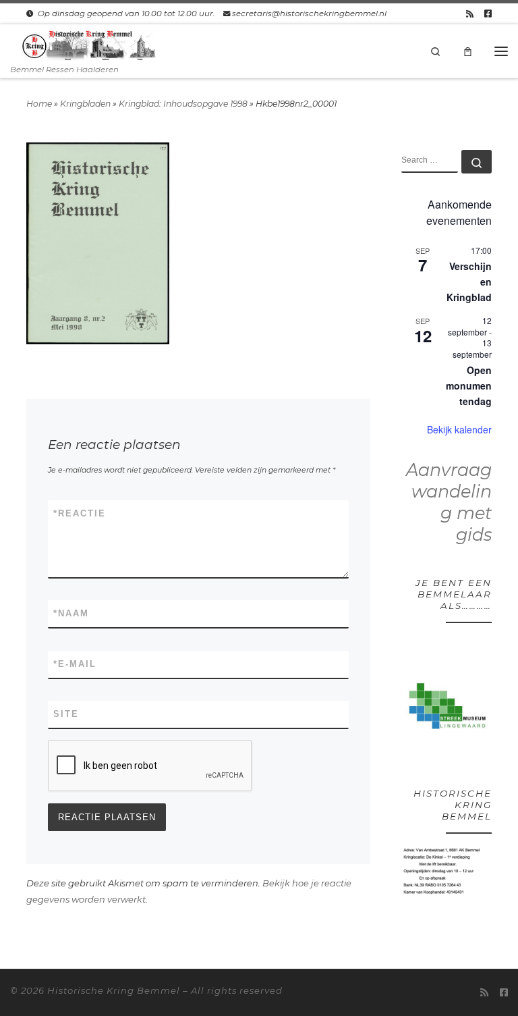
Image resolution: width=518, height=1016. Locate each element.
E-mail (74, 664)
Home (39, 104)
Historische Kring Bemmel (113, 990)
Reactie (79, 513)
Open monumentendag (469, 385)
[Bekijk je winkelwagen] (468, 50)
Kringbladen (85, 104)
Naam (71, 613)
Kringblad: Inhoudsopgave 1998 (183, 104)
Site (66, 714)
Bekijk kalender (459, 429)
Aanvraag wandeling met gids (449, 502)
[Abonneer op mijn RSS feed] (469, 13)
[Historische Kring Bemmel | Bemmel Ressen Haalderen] (88, 44)
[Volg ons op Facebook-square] (488, 13)
